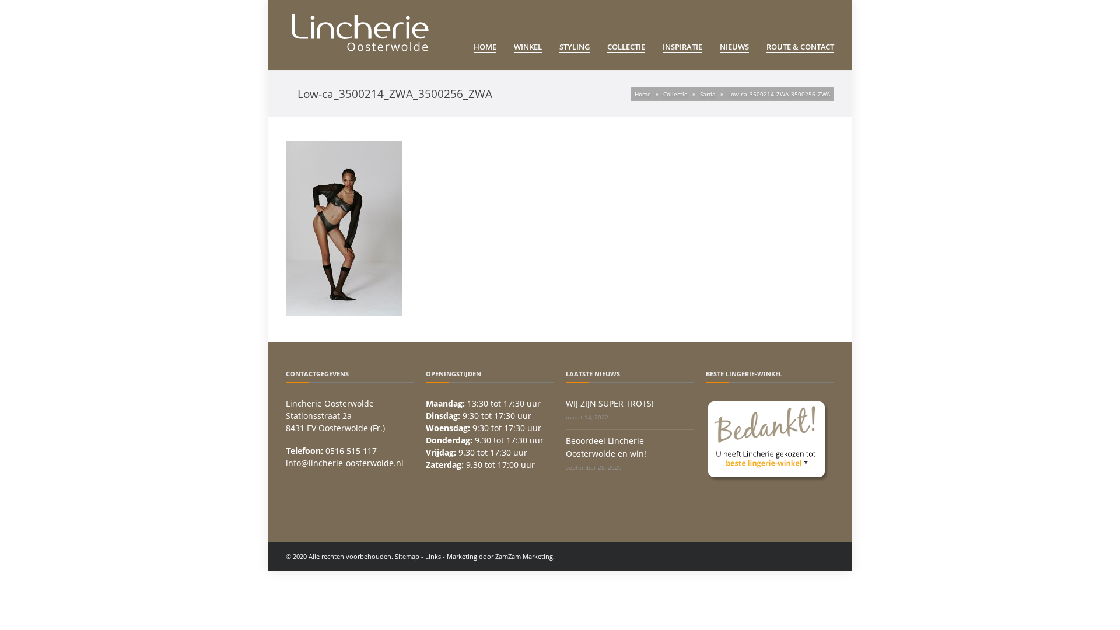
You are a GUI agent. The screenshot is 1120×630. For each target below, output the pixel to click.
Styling (574, 46)
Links (433, 556)
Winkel (528, 46)
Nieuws (734, 46)
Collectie (626, 46)
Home (485, 46)
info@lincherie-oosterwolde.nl (345, 462)
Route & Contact (800, 46)
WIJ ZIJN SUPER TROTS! (610, 403)
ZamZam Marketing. (525, 556)
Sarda (708, 94)
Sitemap (407, 556)
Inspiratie (682, 46)
